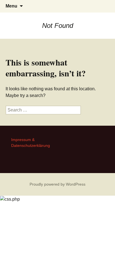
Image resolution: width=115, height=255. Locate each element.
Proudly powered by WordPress (57, 184)
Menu (11, 6)
